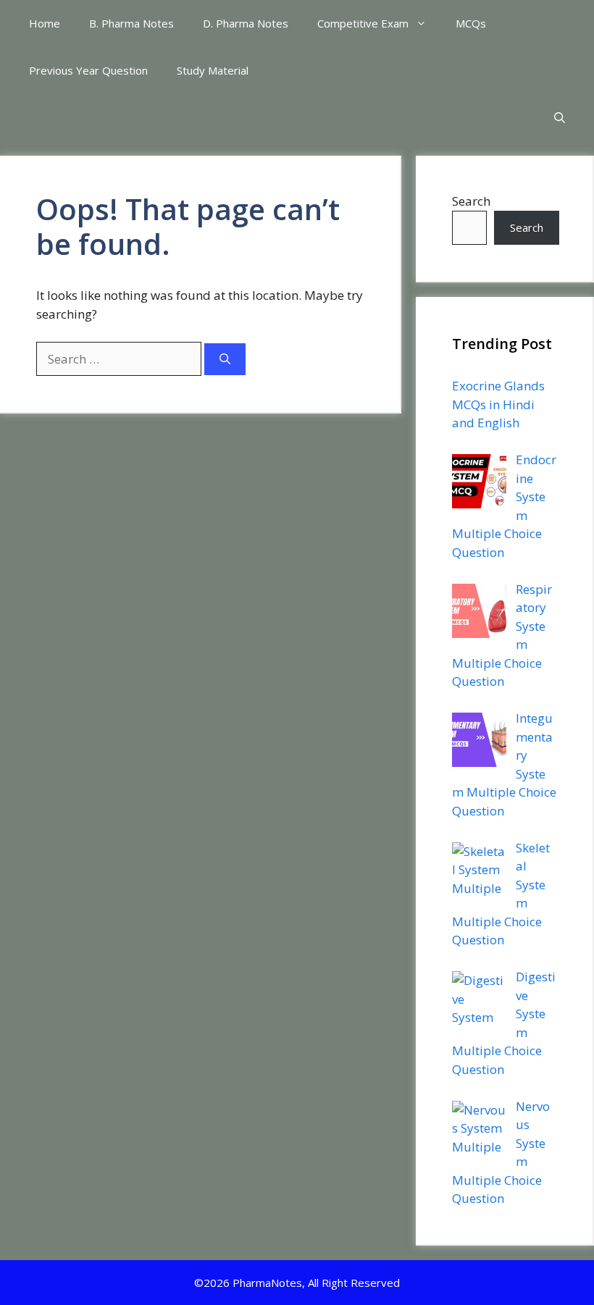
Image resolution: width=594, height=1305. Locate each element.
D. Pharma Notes (245, 23)
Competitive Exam (363, 23)
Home (44, 23)
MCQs (471, 23)
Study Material (212, 70)
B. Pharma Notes (131, 23)
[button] (560, 117)
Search (471, 201)
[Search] (225, 359)
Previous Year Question (88, 70)
